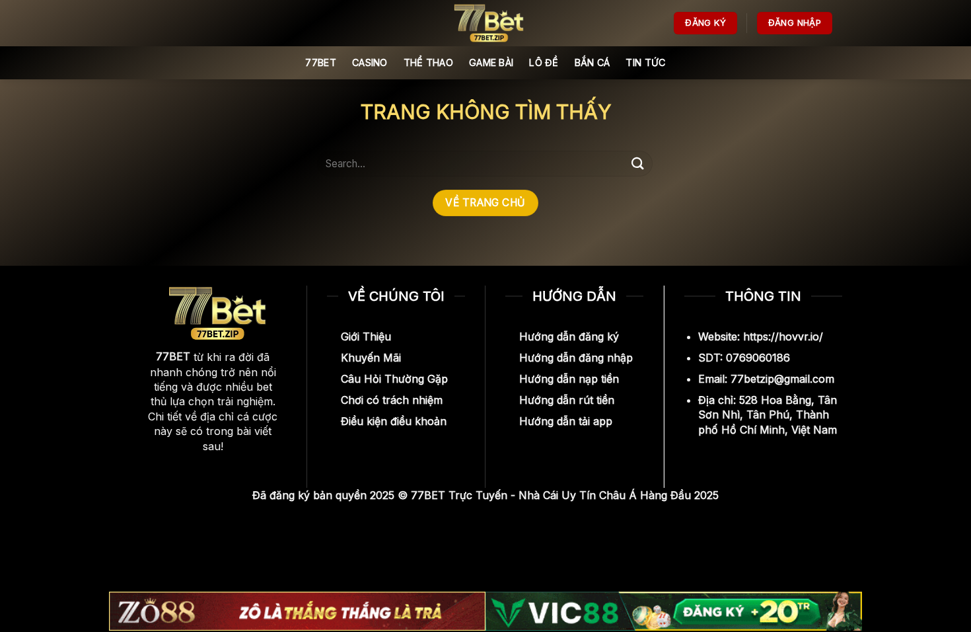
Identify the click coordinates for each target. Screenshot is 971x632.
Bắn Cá (592, 62)
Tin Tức (645, 62)
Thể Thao (428, 62)
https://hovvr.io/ (783, 336)
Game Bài (491, 62)
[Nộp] (638, 164)
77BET (320, 62)
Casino (370, 62)
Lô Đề (543, 62)
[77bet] (485, 23)
